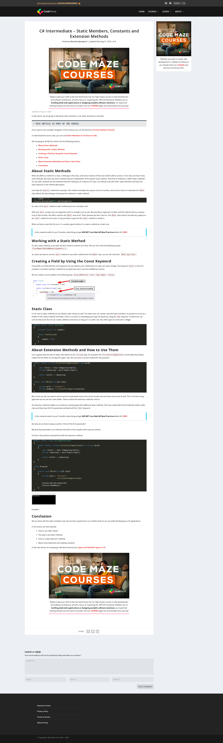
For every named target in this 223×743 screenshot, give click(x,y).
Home (142, 12)
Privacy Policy (42, 711)
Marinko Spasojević (78, 41)
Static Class (43, 157)
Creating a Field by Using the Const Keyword (57, 153)
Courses (152, 12)
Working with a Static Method (51, 149)
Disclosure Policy (44, 706)
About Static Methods (47, 145)
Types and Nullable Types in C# (91, 547)
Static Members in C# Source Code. (82, 135)
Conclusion (43, 165)
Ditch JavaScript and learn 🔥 (59, 3)
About (178, 12)
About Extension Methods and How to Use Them (59, 161)
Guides (165, 12)
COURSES (94, 106)
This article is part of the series (57, 123)
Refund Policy (42, 723)
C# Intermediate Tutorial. (103, 130)
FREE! (125, 232)
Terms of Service (43, 717)
